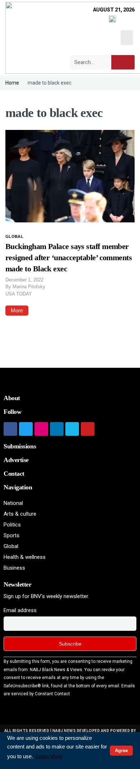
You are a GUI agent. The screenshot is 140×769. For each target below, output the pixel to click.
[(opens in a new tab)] (70, 175)
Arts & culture (20, 514)
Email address (20, 610)
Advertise (16, 459)
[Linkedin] (57, 429)
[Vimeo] (72, 429)
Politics (12, 524)
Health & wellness (25, 557)
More (17, 310)
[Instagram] (41, 429)
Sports (11, 535)
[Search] (123, 62)
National (13, 503)
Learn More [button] (49, 756)
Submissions (20, 446)
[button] (127, 37)
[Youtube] (87, 429)
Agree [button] (121, 750)
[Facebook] (10, 429)
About (12, 398)
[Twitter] (26, 429)
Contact (14, 473)
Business (14, 568)
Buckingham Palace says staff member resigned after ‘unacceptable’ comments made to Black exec (68, 257)
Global (14, 236)
